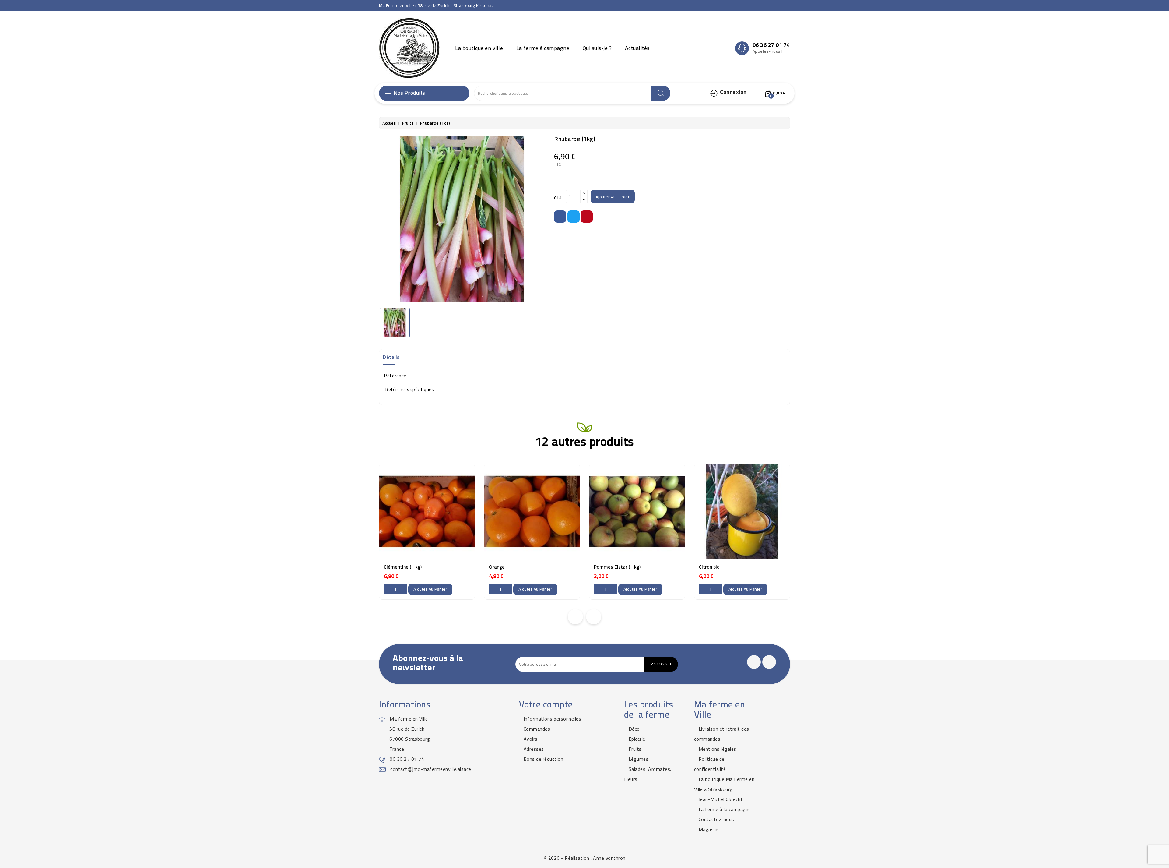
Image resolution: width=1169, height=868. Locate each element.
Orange (497, 566)
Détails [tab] (391, 357)
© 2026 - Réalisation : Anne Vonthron (585, 858)
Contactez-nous (716, 819)
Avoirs (531, 738)
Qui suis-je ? (597, 48)
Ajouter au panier (613, 197)
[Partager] (560, 216)
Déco (634, 728)
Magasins (709, 829)
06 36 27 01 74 (407, 759)
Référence (395, 375)
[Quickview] (439, 546)
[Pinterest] (587, 216)
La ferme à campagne (543, 48)
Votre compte (546, 704)
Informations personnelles (552, 718)
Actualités (637, 48)
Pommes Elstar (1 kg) (617, 566)
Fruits (635, 748)
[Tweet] (573, 216)
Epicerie (637, 738)
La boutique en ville (479, 48)
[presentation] (575, 616)
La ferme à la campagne (725, 809)
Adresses (534, 748)
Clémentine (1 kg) (403, 566)
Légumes (639, 759)
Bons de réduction (543, 759)
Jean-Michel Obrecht (721, 799)
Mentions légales (717, 748)
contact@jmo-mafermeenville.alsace (430, 769)
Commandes (537, 728)
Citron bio (709, 566)
